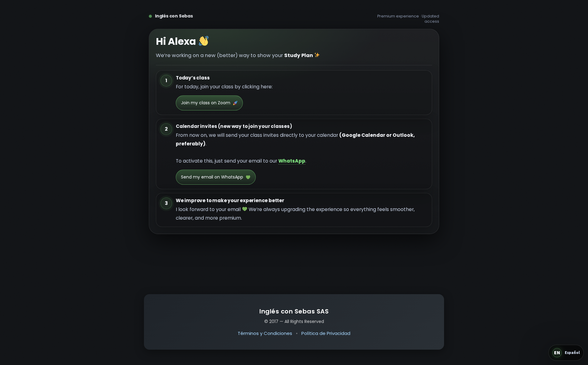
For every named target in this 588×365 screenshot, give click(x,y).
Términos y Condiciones (265, 333)
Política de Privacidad (325, 333)
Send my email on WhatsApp (212, 177)
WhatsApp (291, 161)
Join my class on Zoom (205, 103)
